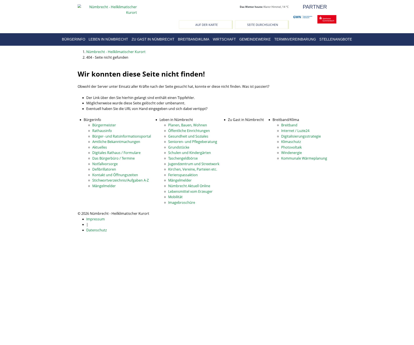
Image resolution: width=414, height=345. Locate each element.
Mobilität (175, 196)
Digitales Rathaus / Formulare (116, 152)
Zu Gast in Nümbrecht (153, 39)
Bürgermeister (104, 125)
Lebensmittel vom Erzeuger (190, 191)
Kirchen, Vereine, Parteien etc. (192, 169)
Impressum (95, 219)
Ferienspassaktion (183, 174)
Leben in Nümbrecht (108, 39)
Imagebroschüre (181, 202)
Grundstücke (178, 147)
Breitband (289, 125)
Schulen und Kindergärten (189, 152)
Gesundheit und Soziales (188, 136)
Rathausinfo (102, 130)
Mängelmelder (104, 185)
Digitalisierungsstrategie (301, 136)
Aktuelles (99, 147)
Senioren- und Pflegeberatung (192, 141)
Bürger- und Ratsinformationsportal (121, 136)
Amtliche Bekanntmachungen (116, 141)
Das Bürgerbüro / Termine (113, 158)
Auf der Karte (206, 25)
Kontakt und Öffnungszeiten (115, 174)
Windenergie (291, 152)
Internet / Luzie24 (295, 130)
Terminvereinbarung (295, 39)
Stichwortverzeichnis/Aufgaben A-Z (120, 180)
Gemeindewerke (255, 39)
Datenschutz (96, 230)
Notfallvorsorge (105, 164)
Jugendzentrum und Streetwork (193, 164)
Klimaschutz (291, 141)
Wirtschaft (224, 39)
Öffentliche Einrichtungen (189, 130)
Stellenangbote (335, 39)
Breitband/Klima (193, 39)
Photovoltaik (291, 147)
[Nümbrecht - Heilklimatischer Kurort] (107, 9)
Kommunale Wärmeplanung (304, 158)
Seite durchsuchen (262, 25)
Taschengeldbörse (183, 158)
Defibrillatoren (104, 169)
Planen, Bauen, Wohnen (187, 125)
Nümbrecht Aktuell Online (189, 185)
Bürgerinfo (73, 39)
